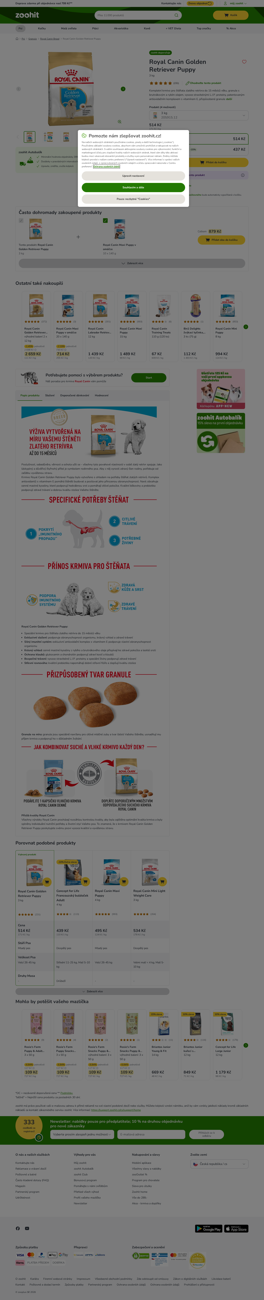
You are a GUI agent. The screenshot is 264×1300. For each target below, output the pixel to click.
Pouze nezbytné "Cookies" (133, 199)
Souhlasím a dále (133, 187)
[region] (133, 168)
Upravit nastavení (133, 176)
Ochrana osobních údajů (107, 166)
